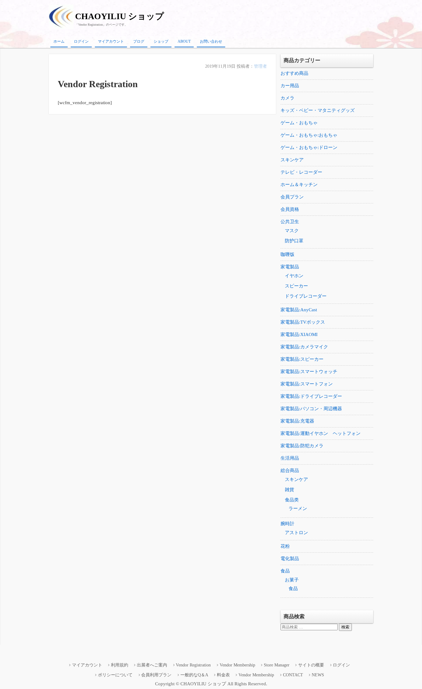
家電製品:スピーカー (302, 359)
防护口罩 (294, 240)
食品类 (292, 499)
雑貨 (289, 489)
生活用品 (290, 458)
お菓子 (292, 579)
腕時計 (287, 523)
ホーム (59, 41)
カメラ (287, 98)
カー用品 (290, 85)
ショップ (161, 41)
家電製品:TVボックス (303, 322)
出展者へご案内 (152, 665)
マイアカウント (111, 41)
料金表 (223, 675)
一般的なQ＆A (194, 675)
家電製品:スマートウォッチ (309, 371)
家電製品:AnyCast (299, 309)
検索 (345, 627)
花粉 (285, 546)
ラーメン (298, 508)
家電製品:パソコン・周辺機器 (311, 408)
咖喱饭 (287, 254)
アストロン (296, 532)
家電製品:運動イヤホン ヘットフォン (321, 433)
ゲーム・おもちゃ (299, 122)
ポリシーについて (115, 675)
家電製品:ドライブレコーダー (311, 396)
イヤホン (294, 275)
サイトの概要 (311, 665)
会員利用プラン (156, 675)
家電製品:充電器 (297, 421)
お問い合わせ (211, 41)
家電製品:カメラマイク (304, 346)
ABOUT (184, 41)
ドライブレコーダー (306, 296)
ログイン (81, 41)
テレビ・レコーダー (301, 172)
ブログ (138, 41)
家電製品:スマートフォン (307, 383)
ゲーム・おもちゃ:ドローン (309, 147)
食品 (285, 570)
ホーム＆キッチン (299, 184)
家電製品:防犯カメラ (302, 445)
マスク (292, 230)
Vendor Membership (237, 665)
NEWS (318, 675)
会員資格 (290, 209)
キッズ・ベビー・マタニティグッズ (318, 110)
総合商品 (290, 470)
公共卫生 (290, 221)
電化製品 (290, 558)
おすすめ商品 (294, 73)
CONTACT (293, 675)
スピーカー (296, 285)
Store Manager (276, 665)
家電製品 (290, 266)
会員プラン (292, 196)
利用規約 (119, 665)
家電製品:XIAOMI (299, 334)
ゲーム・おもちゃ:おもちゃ (309, 135)
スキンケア (292, 159)
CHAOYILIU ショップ (119, 16)
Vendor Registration (193, 665)
